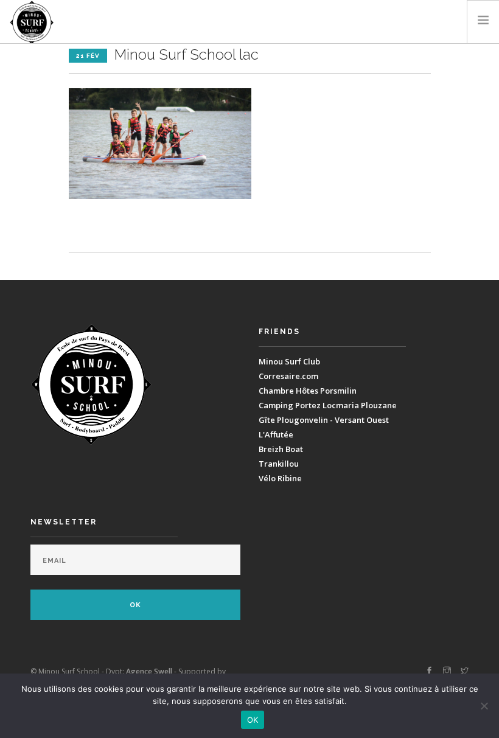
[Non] (484, 706)
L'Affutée (276, 434)
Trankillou (279, 463)
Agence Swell (149, 671)
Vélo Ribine (280, 478)
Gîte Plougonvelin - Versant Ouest (324, 419)
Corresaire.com (288, 376)
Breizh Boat (281, 449)
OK (253, 720)
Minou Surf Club (289, 361)
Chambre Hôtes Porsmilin (308, 390)
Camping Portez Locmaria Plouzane (328, 405)
